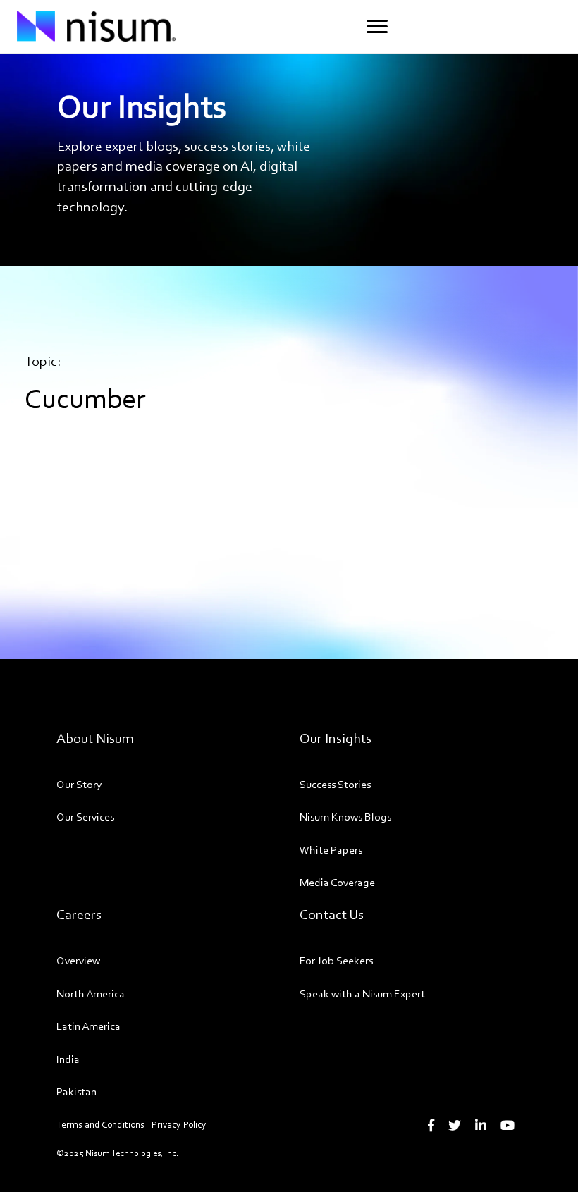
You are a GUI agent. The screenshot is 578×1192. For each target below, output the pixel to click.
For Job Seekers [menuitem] (336, 960)
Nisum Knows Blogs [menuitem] (345, 816)
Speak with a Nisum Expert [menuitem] (362, 993)
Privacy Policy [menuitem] (179, 1125)
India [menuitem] (68, 1059)
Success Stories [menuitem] (335, 784)
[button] (377, 26)
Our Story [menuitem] (79, 784)
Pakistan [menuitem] (76, 1091)
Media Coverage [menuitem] (337, 882)
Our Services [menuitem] (85, 816)
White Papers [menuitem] (331, 849)
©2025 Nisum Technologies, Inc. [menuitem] (117, 1153)
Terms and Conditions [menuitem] (100, 1125)
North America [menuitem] (90, 993)
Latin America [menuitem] (88, 1026)
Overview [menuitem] (78, 960)
